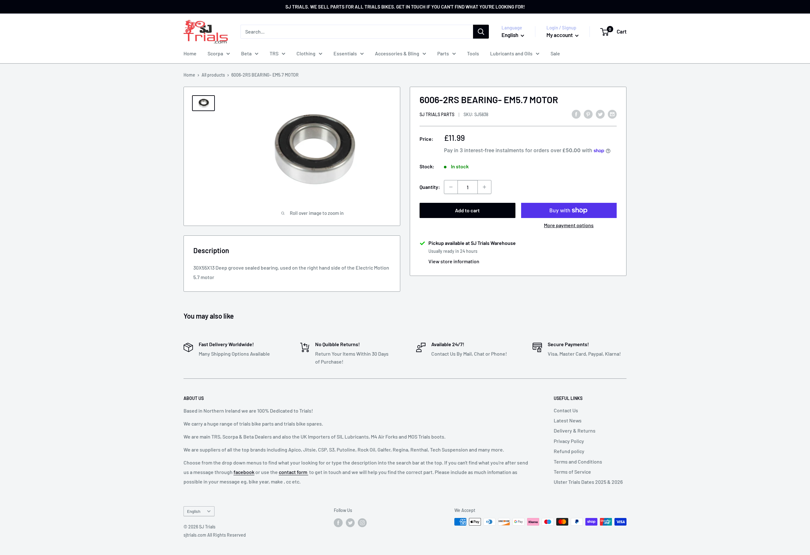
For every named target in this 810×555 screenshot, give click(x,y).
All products (213, 75)
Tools (473, 53)
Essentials (345, 53)
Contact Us (566, 410)
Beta (246, 53)
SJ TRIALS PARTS (437, 114)
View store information (453, 261)
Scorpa (215, 53)
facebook (244, 472)
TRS (274, 53)
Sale (555, 53)
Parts (443, 53)
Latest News (568, 420)
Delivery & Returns (574, 430)
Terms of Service (572, 472)
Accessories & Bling (397, 53)
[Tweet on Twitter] (600, 114)
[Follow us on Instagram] (362, 522)
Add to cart (467, 210)
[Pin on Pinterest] (588, 114)
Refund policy (569, 451)
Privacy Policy (569, 441)
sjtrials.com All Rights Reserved (215, 535)
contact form (293, 472)
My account (560, 35)
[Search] (481, 32)
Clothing (305, 53)
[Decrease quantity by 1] (451, 187)
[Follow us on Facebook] (338, 522)
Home (190, 53)
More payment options (569, 225)
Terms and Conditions (578, 461)
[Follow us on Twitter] (350, 522)
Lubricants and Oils (511, 53)
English (193, 511)
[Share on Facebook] (576, 114)
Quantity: (430, 187)
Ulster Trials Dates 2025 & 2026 (588, 482)
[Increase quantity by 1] (484, 187)
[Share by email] (612, 114)
